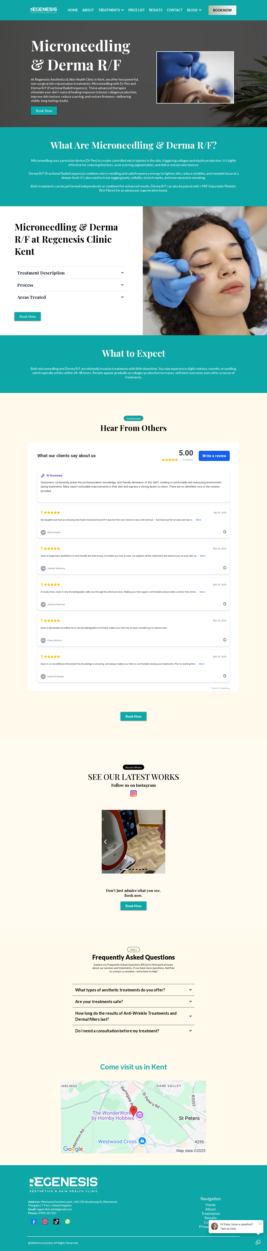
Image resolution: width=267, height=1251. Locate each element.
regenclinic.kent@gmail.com (50, 1209)
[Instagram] (45, 1221)
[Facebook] (33, 1221)
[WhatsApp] (67, 1221)
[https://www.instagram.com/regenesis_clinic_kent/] (133, 793)
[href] (133, 1117)
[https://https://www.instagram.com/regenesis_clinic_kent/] (133, 842)
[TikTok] (56, 1221)
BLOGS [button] (192, 10)
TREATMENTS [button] (109, 10)
